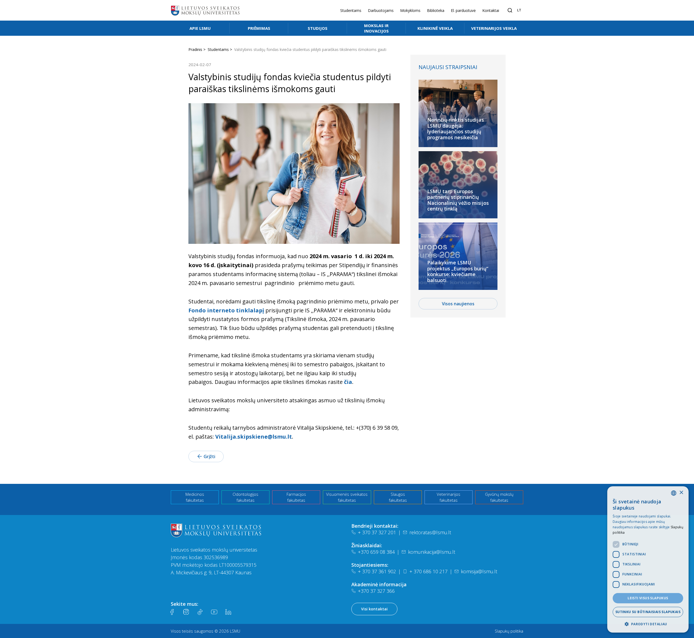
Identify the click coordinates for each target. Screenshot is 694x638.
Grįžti (209, 456)
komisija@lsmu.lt (479, 571)
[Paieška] (510, 10)
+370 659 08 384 (376, 552)
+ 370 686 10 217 (428, 571)
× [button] (681, 493)
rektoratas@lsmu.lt (430, 532)
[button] (648, 624)
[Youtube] (214, 612)
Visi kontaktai (374, 608)
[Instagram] (186, 612)
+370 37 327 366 (376, 591)
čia (348, 382)
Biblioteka (435, 10)
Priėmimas (259, 28)
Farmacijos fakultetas (296, 497)
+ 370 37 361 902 (377, 571)
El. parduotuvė (463, 10)
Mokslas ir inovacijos (376, 28)
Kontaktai (490, 10)
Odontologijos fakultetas (245, 497)
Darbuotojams (381, 10)
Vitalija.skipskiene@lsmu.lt (253, 436)
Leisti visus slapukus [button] (648, 598)
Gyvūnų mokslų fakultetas (499, 497)
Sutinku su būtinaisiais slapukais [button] (647, 612)
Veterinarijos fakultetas (448, 497)
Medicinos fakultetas (194, 497)
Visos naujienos (458, 304)
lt (519, 10)
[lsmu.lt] (205, 10)
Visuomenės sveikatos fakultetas (347, 497)
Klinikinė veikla (435, 28)
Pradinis (195, 49)
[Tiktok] (200, 612)
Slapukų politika (509, 631)
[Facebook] (172, 612)
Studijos (317, 28)
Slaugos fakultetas (398, 497)
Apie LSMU (200, 28)
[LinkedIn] (228, 612)
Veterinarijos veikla (494, 28)
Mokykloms (410, 10)
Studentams (350, 10)
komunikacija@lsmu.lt (431, 552)
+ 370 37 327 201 (377, 532)
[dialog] (648, 559)
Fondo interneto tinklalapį (226, 310)
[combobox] (673, 493)
